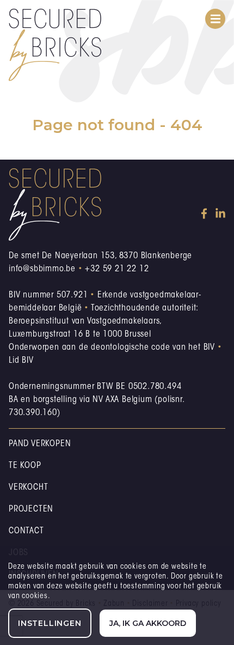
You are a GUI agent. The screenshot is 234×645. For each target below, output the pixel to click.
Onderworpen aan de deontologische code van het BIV (112, 347)
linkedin (220, 213)
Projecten (31, 509)
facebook (206, 213)
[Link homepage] (55, 45)
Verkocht (28, 487)
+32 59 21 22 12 (117, 269)
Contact (26, 531)
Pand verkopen (40, 444)
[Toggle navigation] (215, 19)
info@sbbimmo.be (42, 269)
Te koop (25, 465)
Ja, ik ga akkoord (147, 623)
